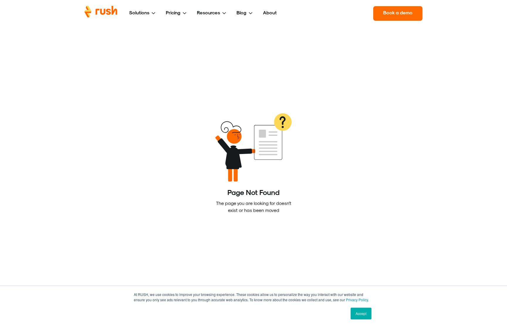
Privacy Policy (357, 299)
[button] (142, 13)
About (270, 12)
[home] (100, 13)
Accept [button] (361, 313)
